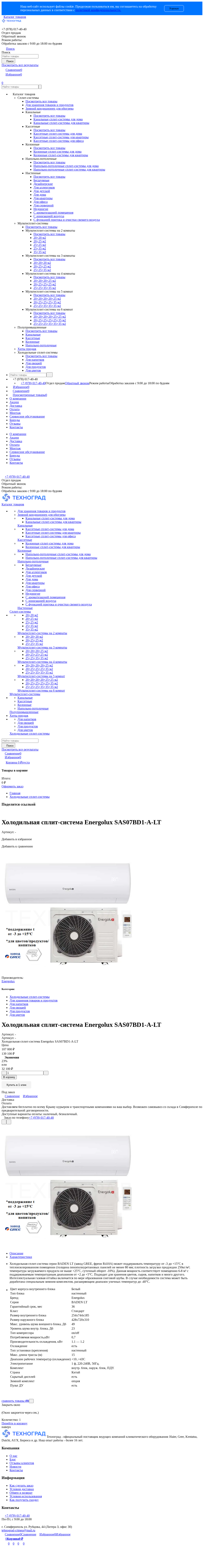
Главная (15, 793)
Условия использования (26, 1496)
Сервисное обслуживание (27, 416)
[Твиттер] (4, 812)
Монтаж (15, 413)
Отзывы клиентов (22, 1463)
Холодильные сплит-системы (30, 796)
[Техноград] (24, 1436)
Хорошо (174, 8)
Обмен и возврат (21, 1492)
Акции (14, 402)
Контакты (16, 427)
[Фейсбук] (2, 812)
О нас (13, 1456)
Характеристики (21, 1257)
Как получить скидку (24, 1500)
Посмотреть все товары (41, 101)
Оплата (15, 409)
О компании (18, 398)
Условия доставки (22, 1489)
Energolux (8, 981)
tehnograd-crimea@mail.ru (18, 1530)
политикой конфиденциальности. (98, 10)
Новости (15, 1466)
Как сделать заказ (21, 1485)
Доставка (16, 405)
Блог (13, 1459)
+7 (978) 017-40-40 (33, 383)
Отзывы (15, 423)
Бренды (15, 420)
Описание (16, 1253)
